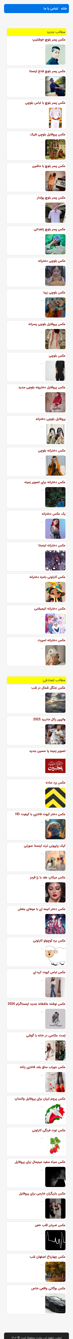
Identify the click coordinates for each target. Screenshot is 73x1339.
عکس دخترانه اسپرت (51, 640)
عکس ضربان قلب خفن (50, 1225)
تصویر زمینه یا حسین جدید (47, 750)
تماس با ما (51, 8)
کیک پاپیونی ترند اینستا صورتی (44, 845)
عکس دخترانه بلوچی (51, 450)
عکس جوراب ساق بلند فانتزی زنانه (42, 1067)
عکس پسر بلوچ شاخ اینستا (47, 71)
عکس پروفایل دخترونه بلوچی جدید (41, 387)
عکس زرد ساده (55, 782)
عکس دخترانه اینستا (51, 545)
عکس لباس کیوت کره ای (49, 972)
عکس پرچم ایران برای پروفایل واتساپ (40, 1098)
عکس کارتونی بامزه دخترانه (47, 576)
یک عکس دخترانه (53, 513)
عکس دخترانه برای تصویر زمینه (44, 482)
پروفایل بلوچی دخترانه (50, 418)
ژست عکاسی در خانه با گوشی (45, 1035)
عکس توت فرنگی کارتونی (48, 1130)
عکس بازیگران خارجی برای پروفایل (42, 1193)
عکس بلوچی (57, 355)
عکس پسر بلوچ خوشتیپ (48, 39)
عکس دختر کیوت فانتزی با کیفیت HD (40, 814)
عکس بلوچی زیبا (54, 292)
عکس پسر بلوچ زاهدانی (49, 229)
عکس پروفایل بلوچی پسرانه (46, 324)
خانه (64, 8)
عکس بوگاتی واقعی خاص (48, 1288)
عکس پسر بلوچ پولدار (51, 197)
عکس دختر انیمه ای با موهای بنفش (41, 909)
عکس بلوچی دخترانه (51, 260)
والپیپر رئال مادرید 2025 (49, 719)
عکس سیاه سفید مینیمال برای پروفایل (40, 1161)
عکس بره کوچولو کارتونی (49, 940)
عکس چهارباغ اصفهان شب (47, 1256)
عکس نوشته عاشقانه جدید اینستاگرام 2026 (36, 1003)
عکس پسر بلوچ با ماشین (48, 166)
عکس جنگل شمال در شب (48, 687)
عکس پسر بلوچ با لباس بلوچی (45, 102)
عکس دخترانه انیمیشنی (49, 608)
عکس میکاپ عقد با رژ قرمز (47, 877)
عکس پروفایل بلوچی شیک (47, 134)
